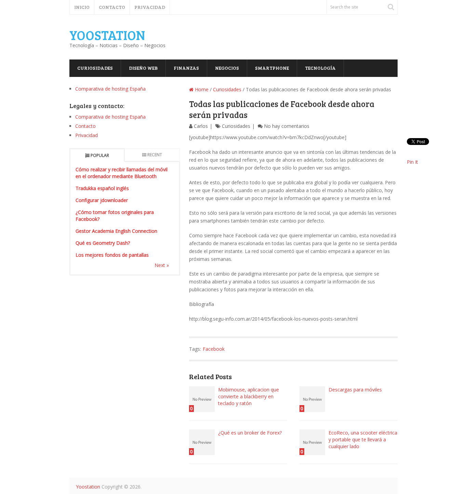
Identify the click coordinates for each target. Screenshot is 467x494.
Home (201, 89)
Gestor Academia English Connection (116, 231)
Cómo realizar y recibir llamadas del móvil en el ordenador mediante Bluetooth (122, 172)
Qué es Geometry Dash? (103, 243)
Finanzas (186, 68)
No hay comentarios (286, 126)
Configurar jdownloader (102, 200)
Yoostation (107, 34)
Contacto (112, 7)
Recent (154, 155)
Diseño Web (143, 68)
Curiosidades (95, 68)
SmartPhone (272, 68)
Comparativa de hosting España (110, 88)
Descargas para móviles (355, 389)
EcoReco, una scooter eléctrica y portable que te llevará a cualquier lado (363, 439)
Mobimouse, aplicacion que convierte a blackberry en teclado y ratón (248, 396)
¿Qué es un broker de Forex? (250, 432)
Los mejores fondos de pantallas (112, 255)
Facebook (214, 349)
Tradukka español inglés (102, 188)
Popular (100, 155)
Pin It (412, 162)
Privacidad (149, 7)
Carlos (201, 126)
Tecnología (320, 68)
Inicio (82, 7)
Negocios (227, 68)
